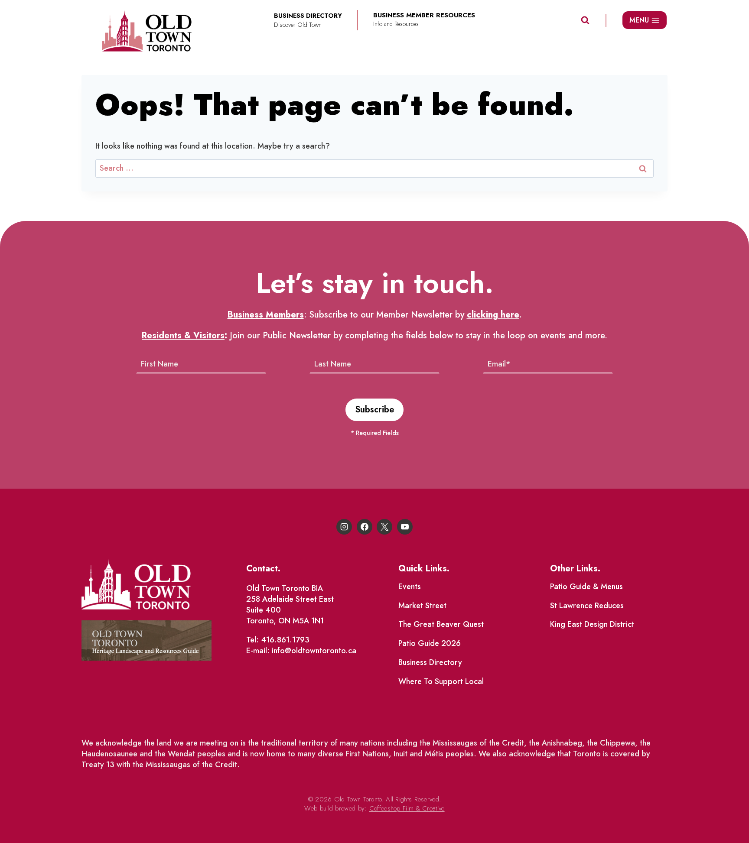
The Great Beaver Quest (441, 624)
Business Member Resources (424, 15)
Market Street (422, 605)
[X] (384, 527)
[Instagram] (344, 527)
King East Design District (592, 624)
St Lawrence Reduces (587, 605)
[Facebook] (364, 527)
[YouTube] (405, 527)
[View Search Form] (585, 20)
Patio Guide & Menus (586, 586)
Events (409, 586)
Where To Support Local (441, 681)
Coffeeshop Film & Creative (407, 808)
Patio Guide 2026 (429, 643)
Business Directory (430, 662)
